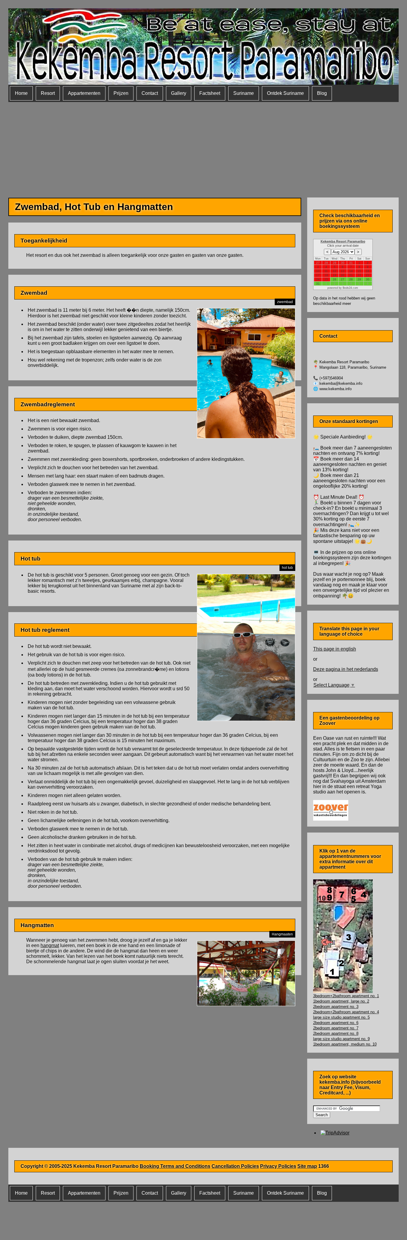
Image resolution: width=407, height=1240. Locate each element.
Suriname (243, 93)
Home (21, 93)
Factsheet (209, 93)
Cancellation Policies (235, 1166)
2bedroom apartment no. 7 (335, 1028)
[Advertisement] (203, 147)
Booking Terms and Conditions (175, 1166)
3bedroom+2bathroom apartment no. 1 (346, 996)
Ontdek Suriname (285, 93)
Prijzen (121, 93)
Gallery (178, 93)
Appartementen (84, 93)
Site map (307, 1166)
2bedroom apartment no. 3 (335, 1006)
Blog (322, 93)
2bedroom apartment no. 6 (335, 1022)
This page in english (334, 648)
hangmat (50, 945)
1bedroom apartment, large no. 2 (341, 1001)
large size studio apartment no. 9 (341, 1039)
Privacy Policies (278, 1166)
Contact (150, 93)
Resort (48, 93)
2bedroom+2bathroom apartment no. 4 (346, 1012)
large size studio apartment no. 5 (341, 1017)
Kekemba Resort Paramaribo (343, 241)
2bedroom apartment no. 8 (335, 1033)
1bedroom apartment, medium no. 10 (345, 1044)
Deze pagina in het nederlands (345, 669)
